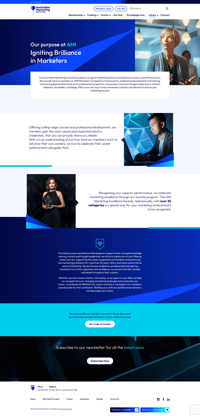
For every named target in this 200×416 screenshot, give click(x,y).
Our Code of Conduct (100, 324)
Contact (165, 15)
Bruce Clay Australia (65, 409)
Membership (76, 15)
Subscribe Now (100, 361)
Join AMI (121, 8)
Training (91, 15)
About (152, 15)
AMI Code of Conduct (51, 399)
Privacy (70, 399)
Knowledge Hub (136, 15)
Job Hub (117, 15)
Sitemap (99, 399)
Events (104, 15)
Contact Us (114, 399)
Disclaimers (84, 399)
